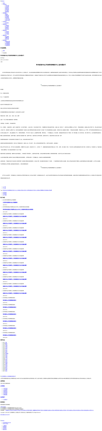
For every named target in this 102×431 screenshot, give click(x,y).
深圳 (6, 359)
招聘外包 (7, 15)
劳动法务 (7, 38)
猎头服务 (7, 36)
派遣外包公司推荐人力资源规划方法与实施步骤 (14, 216)
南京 (6, 367)
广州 (6, 358)
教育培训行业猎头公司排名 (60, 410)
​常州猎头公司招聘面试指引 (9, 321)
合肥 (6, 346)
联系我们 (5, 40)
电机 (6, 369)
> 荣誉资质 (5, 392)
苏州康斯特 (7, 43)
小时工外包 (7, 19)
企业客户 (7, 22)
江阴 (6, 356)
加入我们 (7, 10)
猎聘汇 (31, 410)
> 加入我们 (5, 393)
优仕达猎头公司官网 (25, 410)
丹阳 (6, 357)
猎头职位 (7, 29)
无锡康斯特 (7, 45)
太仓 (6, 349)
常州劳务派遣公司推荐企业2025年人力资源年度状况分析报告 (18, 209)
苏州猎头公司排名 (17, 410)
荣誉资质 (7, 9)
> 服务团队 (5, 394)
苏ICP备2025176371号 (5, 414)
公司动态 (7, 31)
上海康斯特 (7, 42)
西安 (6, 343)
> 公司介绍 (5, 388)
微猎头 (6, 14)
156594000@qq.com (7, 422)
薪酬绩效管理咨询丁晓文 (38, 410)
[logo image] (2, 420)
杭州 (6, 360)
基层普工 (7, 27)
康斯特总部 (7, 41)
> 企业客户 (5, 399)
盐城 (6, 362)
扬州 (6, 348)
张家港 (6, 353)
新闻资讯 (5, 30)
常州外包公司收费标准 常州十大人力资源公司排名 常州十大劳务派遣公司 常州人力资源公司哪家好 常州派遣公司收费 (27, 190)
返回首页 (5, 429)
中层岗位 (7, 25)
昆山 (6, 352)
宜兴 (6, 354)
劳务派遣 (7, 17)
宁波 (6, 347)
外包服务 (7, 16)
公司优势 (7, 6)
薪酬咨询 (7, 37)
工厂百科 (7, 33)
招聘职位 (5, 24)
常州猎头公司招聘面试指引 (9, 300)
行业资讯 (7, 32)
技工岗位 (7, 26)
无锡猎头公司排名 (9, 410)
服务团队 (7, 11)
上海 (6, 342)
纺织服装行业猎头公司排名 (49, 410)
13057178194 (3, 406)
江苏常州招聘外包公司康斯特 (10, 202)
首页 (4, 3)
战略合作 (5, 35)
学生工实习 (7, 20)
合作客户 (5, 21)
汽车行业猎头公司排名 (71, 410)
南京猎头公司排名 (80, 410)
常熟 (6, 351)
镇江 (6, 370)
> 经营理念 (5, 390)
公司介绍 (7, 5)
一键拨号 (5, 425)
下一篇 (4, 188)
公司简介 (5, 4)
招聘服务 (5, 12)
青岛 (6, 344)
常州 (6, 368)
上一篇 (4, 186)
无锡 (6, 365)
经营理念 (7, 7)
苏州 (6, 364)
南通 (6, 363)
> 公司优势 (5, 389)
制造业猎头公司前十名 (89, 410)
